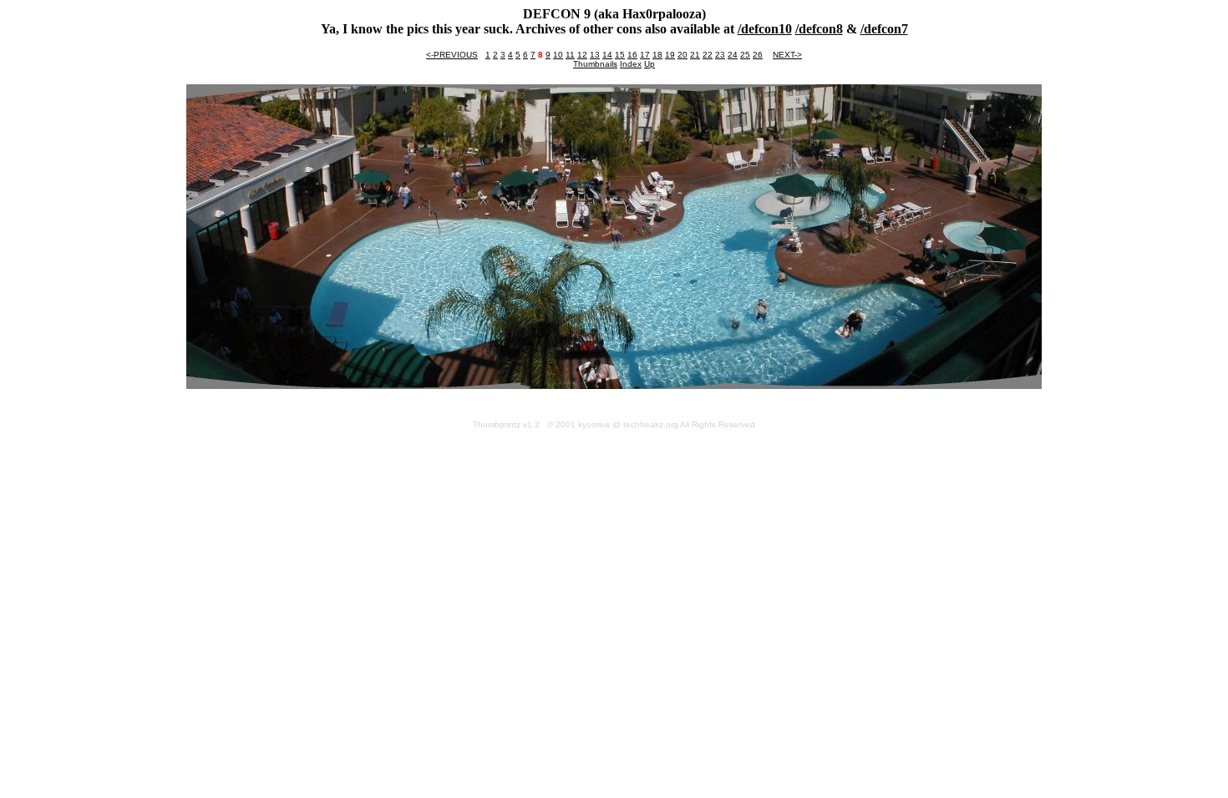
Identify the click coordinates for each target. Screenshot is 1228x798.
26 (758, 54)
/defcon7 (884, 29)
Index (631, 63)
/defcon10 (765, 29)
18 (657, 54)
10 (558, 54)
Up (649, 63)
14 (607, 54)
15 (620, 54)
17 (645, 54)
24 (733, 54)
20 (682, 54)
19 (670, 54)
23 (720, 54)
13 (595, 54)
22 (708, 54)
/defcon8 (819, 29)
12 (582, 54)
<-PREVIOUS (452, 54)
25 (745, 54)
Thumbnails (595, 63)
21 (695, 54)
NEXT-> (787, 54)
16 (632, 54)
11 (570, 54)
